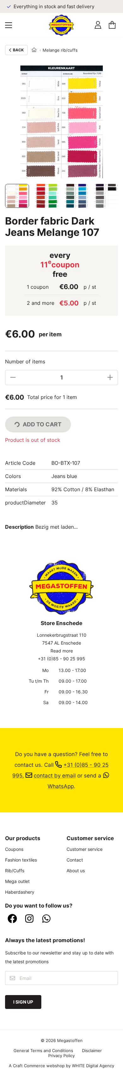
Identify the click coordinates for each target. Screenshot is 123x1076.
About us (76, 870)
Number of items (25, 361)
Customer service (84, 849)
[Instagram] (29, 919)
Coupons (14, 849)
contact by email (55, 775)
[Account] (98, 25)
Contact (75, 860)
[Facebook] (12, 919)
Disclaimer (92, 1050)
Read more (61, 650)
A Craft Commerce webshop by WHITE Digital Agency (61, 1065)
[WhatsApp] (46, 919)
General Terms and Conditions (43, 1050)
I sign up (23, 1002)
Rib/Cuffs (14, 870)
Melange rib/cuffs (60, 50)
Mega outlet (17, 881)
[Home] (34, 50)
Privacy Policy (61, 1055)
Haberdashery (19, 892)
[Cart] (112, 25)
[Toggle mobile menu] (8, 25)
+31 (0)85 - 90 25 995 (61, 658)
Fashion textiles (21, 860)
